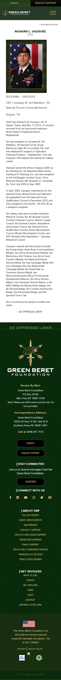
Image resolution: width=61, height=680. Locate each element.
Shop (30, 595)
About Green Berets (30, 520)
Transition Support (30, 540)
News (30, 590)
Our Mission (30, 525)
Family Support (30, 545)
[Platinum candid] (30, 658)
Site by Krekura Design (30, 674)
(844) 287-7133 (35, 431)
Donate (14, 3)
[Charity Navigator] (22, 658)
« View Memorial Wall (48, 24)
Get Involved (30, 585)
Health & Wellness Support (31, 535)
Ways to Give (30, 575)
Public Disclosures (30, 559)
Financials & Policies (30, 554)
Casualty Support (30, 530)
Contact (30, 600)
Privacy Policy (35, 649)
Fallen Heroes (30, 515)
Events (30, 580)
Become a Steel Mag (30, 605)
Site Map (21, 649)
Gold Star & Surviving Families (30, 549)
